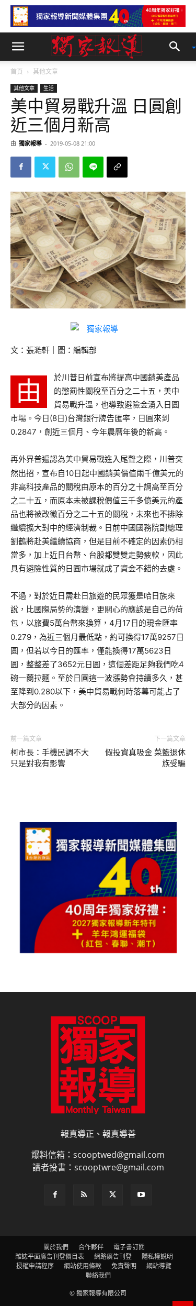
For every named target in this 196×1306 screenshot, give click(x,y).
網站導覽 (158, 1265)
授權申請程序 (35, 1265)
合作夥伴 (90, 1247)
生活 (48, 88)
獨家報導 (30, 143)
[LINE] (93, 167)
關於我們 (55, 1247)
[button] (17, 46)
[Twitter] (44, 167)
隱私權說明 (157, 1256)
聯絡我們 (98, 1275)
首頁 (16, 71)
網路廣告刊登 (113, 1256)
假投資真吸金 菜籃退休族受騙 (145, 758)
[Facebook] (20, 167)
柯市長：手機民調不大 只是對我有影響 (49, 758)
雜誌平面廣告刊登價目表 (49, 1256)
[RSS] (83, 1195)
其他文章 (45, 71)
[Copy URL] (117, 167)
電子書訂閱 (129, 1247)
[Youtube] (141, 1195)
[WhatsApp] (69, 167)
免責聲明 (123, 1265)
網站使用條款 (82, 1265)
